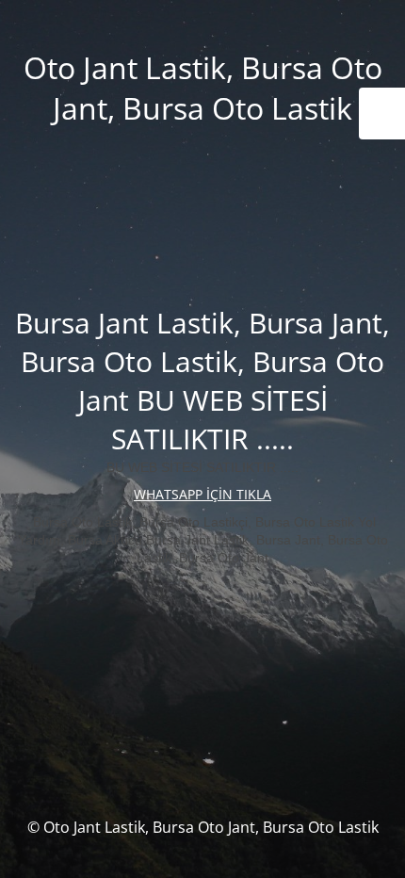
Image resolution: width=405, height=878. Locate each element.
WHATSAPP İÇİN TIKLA (202, 494)
